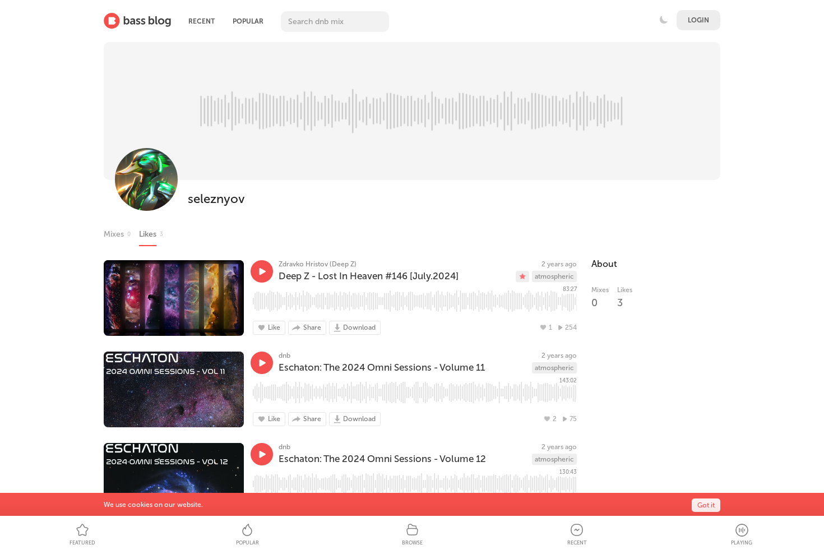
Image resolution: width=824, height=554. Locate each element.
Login (698, 20)
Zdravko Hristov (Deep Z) (318, 264)
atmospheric (554, 276)
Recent (201, 21)
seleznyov (216, 198)
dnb (284, 355)
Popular (248, 21)
